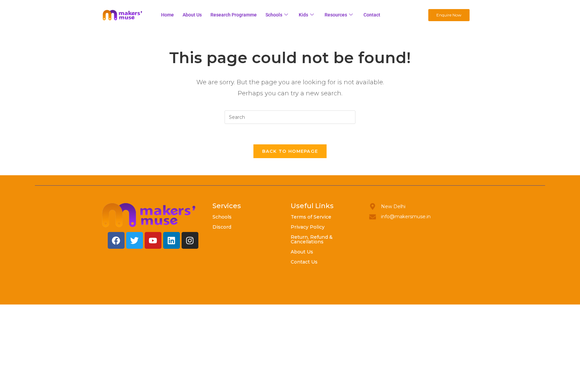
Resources (336, 14)
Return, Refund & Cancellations (312, 239)
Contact (372, 14)
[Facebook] (116, 240)
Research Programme (233, 14)
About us (192, 14)
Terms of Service (311, 217)
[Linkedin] (171, 240)
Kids (303, 14)
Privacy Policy (308, 227)
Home (167, 14)
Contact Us (304, 262)
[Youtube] (153, 240)
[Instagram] (190, 240)
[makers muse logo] (149, 215)
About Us (302, 252)
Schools (273, 14)
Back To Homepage (290, 151)
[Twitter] (134, 240)
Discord (221, 227)
